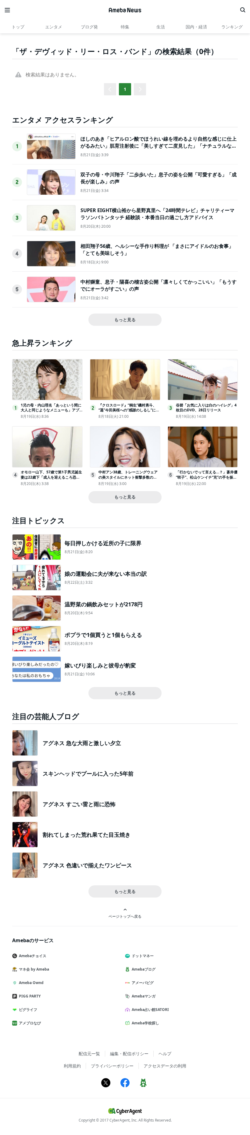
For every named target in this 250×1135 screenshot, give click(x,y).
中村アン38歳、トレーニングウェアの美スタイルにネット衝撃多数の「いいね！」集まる (128, 477)
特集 (125, 27)
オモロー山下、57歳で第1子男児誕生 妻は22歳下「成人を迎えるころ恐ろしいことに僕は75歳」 (51, 477)
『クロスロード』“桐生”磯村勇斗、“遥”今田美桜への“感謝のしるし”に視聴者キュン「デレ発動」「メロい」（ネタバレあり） (128, 412)
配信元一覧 (89, 1053)
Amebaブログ (143, 969)
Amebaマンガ (143, 996)
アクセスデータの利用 (165, 1066)
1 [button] (125, 89)
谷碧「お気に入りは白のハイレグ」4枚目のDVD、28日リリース (206, 407)
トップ (18, 27)
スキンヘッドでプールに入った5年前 (88, 773)
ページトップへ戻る (125, 916)
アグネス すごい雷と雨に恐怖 (79, 804)
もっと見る (125, 319)
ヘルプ (165, 1053)
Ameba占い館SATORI (150, 1009)
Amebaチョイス (32, 955)
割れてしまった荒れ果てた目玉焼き (86, 834)
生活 (160, 27)
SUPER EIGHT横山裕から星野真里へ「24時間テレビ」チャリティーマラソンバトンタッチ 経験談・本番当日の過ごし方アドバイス (157, 213)
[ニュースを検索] (242, 10)
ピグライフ (28, 1009)
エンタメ (53, 27)
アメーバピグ (143, 982)
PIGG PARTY (30, 996)
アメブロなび (30, 1023)
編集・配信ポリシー (129, 1053)
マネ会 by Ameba (34, 969)
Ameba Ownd (31, 982)
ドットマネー (143, 955)
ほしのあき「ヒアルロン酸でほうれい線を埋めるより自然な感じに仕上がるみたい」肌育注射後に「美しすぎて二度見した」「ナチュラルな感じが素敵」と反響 (158, 145)
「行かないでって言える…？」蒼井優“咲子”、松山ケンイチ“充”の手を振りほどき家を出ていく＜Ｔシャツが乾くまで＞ (207, 479)
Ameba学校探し (145, 1023)
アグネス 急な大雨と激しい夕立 (82, 743)
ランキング (232, 27)
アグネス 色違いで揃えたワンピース (87, 865)
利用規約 (72, 1066)
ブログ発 (89, 27)
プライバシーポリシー (112, 1066)
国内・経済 (196, 27)
